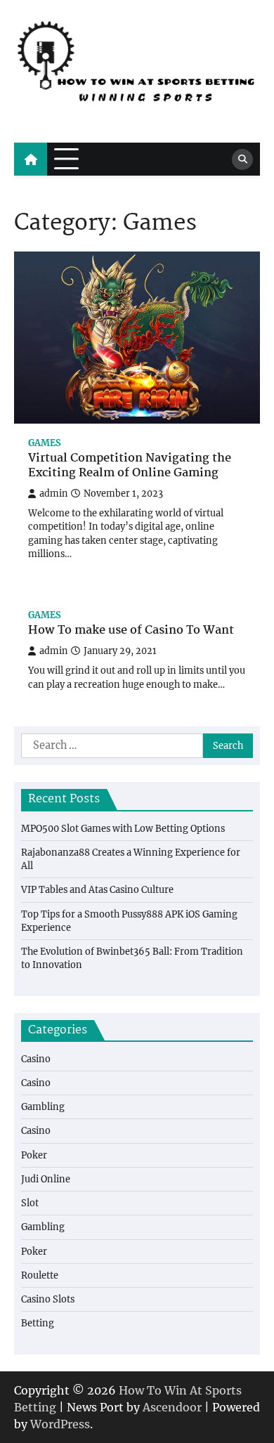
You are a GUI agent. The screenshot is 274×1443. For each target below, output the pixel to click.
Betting (37, 1322)
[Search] (242, 159)
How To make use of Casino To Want (131, 631)
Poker (34, 1155)
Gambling (43, 1106)
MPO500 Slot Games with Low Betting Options (123, 828)
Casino (36, 1058)
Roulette (39, 1275)
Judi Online (45, 1178)
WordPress (60, 1424)
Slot (30, 1202)
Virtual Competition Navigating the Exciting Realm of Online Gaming (129, 466)
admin (53, 493)
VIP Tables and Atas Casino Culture (97, 889)
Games (44, 443)
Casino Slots (47, 1299)
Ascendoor (172, 1407)
